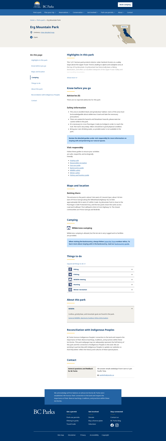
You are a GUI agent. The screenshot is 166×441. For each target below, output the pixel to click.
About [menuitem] (120, 12)
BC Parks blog (115, 421)
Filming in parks (73, 421)
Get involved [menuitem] (91, 12)
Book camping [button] (125, 5)
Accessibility (94, 435)
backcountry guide (122, 244)
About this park (37, 89)
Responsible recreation (78, 163)
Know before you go (38, 66)
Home (32, 20)
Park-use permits (73, 417)
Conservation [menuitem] (78, 12)
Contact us (114, 417)
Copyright (105, 435)
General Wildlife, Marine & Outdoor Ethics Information (88, 318)
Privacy (83, 435)
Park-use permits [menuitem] (107, 12)
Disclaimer (72, 435)
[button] (100, 269)
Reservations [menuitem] (63, 12)
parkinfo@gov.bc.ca (107, 375)
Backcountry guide (77, 168)
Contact (34, 100)
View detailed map (47, 32)
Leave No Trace (110, 241)
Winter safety (75, 173)
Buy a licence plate (95, 421)
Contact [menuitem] (130, 12)
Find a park (41, 20)
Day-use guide (75, 165)
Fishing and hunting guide (79, 175)
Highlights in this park (39, 60)
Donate (91, 417)
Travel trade (71, 424)
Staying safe (74, 160)
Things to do (35, 83)
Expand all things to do (75, 264)
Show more (71, 78)
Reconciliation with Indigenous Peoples (45, 95)
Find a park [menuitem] (37, 12)
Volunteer (92, 424)
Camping (35, 77)
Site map (61, 435)
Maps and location (38, 72)
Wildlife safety (75, 170)
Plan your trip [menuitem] (49, 12)
